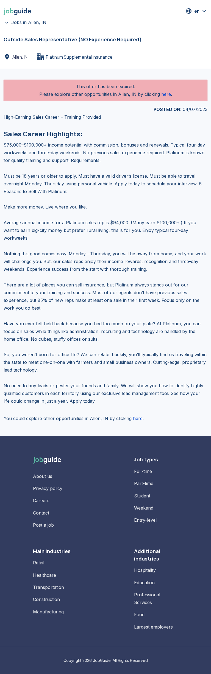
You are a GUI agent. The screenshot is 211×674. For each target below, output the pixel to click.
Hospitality (145, 570)
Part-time (143, 483)
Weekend (143, 508)
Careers (41, 500)
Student (142, 496)
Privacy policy (47, 488)
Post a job (43, 525)
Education (144, 582)
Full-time (143, 471)
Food (139, 614)
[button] (196, 11)
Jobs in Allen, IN (28, 22)
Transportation (48, 587)
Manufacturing (48, 612)
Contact (41, 513)
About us (42, 476)
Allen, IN (19, 57)
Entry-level (145, 520)
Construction (46, 599)
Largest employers (153, 627)
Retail (38, 562)
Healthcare (44, 575)
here (166, 94)
